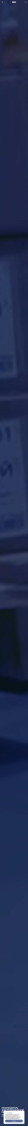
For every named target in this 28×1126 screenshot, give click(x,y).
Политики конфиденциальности (12, 1118)
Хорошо (14, 1121)
